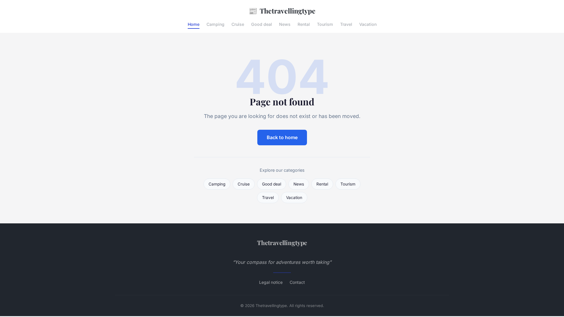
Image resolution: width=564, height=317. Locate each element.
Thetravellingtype (282, 10)
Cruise (237, 24)
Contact (297, 282)
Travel (346, 24)
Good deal (261, 24)
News (285, 24)
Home (193, 24)
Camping (215, 24)
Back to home (282, 137)
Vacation (368, 24)
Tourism (325, 24)
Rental (304, 24)
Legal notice (271, 282)
